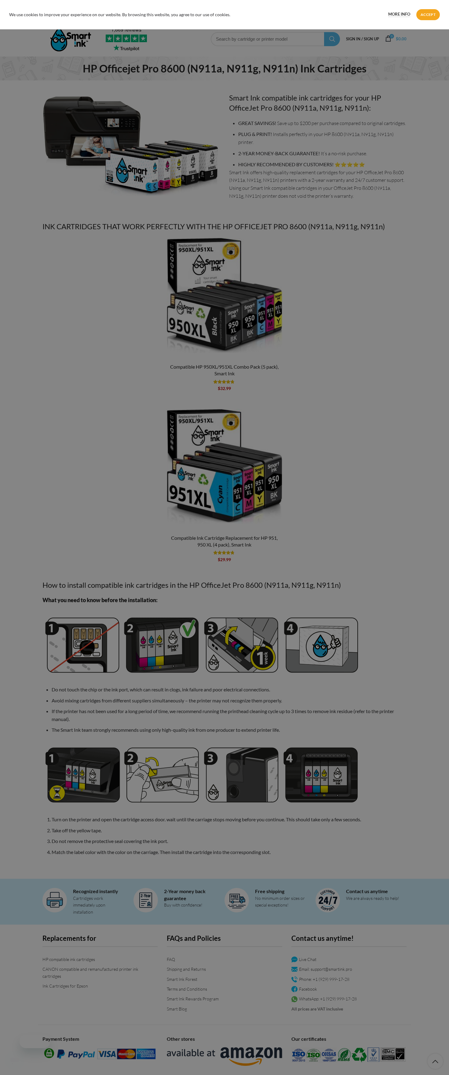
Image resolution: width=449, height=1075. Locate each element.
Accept (428, 14)
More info (399, 14)
